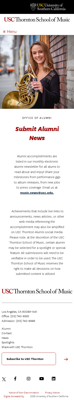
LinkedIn (55, 378)
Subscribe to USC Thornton (25, 359)
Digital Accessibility (14, 396)
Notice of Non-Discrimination (24, 392)
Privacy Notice (52, 392)
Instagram (29, 378)
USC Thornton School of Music (37, 21)
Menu (12, 31)
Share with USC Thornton (17, 347)
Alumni (6, 328)
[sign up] (67, 360)
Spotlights (8, 342)
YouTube (42, 378)
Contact (7, 333)
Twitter (4, 378)
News (5, 338)
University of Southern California (47, 7)
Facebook (17, 378)
